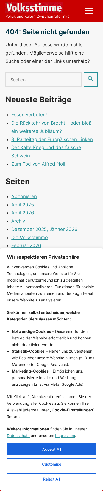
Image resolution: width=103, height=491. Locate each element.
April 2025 (22, 204)
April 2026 (22, 212)
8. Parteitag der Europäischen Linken (52, 139)
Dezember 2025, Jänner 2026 (44, 229)
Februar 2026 (26, 245)
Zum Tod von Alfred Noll (38, 164)
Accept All (51, 449)
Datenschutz (18, 435)
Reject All (51, 479)
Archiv (18, 221)
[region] (51, 369)
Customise (51, 464)
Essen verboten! (29, 114)
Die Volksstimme (29, 237)
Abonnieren (24, 196)
